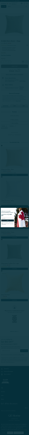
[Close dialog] (27, 208)
